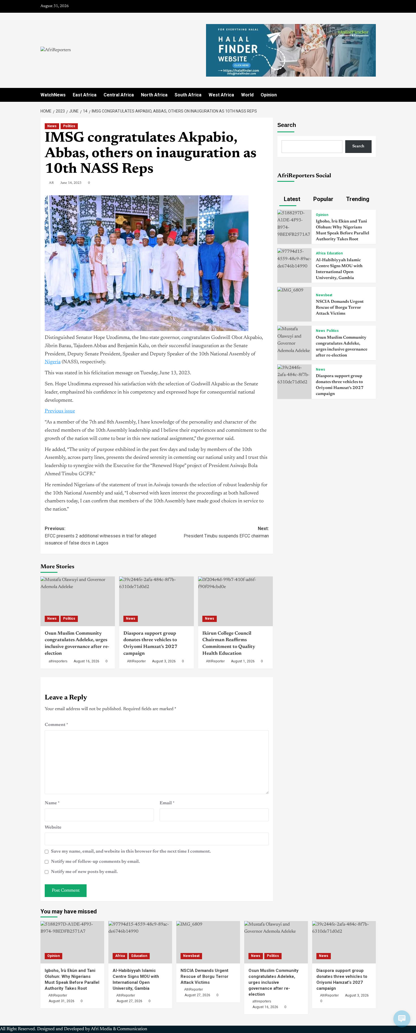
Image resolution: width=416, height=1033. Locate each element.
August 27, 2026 (129, 1001)
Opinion (269, 95)
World (247, 95)
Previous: (100, 536)
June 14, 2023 (71, 183)
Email (167, 803)
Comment (56, 725)
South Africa (188, 95)
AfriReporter (136, 661)
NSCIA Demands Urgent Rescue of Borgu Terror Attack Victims (340, 308)
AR (51, 183)
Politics (69, 126)
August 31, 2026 (61, 1001)
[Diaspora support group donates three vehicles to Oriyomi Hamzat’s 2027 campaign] (156, 601)
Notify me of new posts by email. (84, 872)
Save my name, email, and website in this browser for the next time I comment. (131, 851)
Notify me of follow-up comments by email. (95, 861)
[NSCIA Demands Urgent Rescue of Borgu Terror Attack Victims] (290, 290)
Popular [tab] (322, 199)
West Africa (221, 95)
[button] (372, 95)
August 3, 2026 (164, 661)
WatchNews (53, 95)
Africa (320, 253)
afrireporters (58, 661)
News (52, 126)
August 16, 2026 (86, 661)
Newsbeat (324, 295)
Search (286, 125)
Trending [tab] (357, 199)
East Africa (85, 95)
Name (52, 803)
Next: (226, 532)
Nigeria (53, 362)
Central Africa (119, 95)
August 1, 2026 (243, 661)
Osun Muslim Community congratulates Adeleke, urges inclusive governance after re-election (273, 982)
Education (335, 253)
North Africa (154, 95)
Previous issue (60, 411)
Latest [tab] (291, 199)
